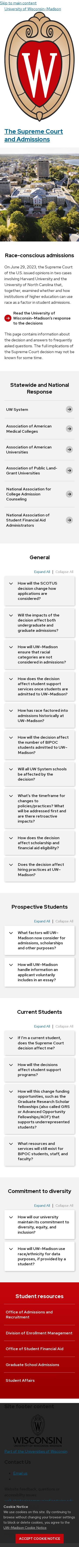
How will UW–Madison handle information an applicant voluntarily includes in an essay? (38, 972)
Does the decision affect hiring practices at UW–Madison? (41, 869)
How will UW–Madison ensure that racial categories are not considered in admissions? (42, 654)
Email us (20, 1473)
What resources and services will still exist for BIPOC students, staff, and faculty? (43, 1151)
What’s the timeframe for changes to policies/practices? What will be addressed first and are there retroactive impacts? (42, 808)
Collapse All (64, 571)
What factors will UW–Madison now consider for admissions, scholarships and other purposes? (41, 940)
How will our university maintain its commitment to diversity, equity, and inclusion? (43, 1224)
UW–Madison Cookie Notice (25, 1527)
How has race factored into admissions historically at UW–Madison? (43, 715)
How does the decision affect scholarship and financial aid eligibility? (38, 843)
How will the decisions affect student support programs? (39, 1069)
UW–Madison (32, 8)
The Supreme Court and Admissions (33, 135)
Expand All (42, 571)
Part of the (35, 1451)
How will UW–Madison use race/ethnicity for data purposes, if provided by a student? (42, 1256)
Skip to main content (18, 2)
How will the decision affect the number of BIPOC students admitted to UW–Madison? (43, 745)
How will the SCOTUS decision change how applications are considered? (37, 591)
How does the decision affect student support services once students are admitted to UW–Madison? (43, 686)
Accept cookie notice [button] (39, 1539)
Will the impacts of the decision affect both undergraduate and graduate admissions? (38, 623)
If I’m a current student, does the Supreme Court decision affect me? (41, 1042)
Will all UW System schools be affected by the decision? (42, 774)
